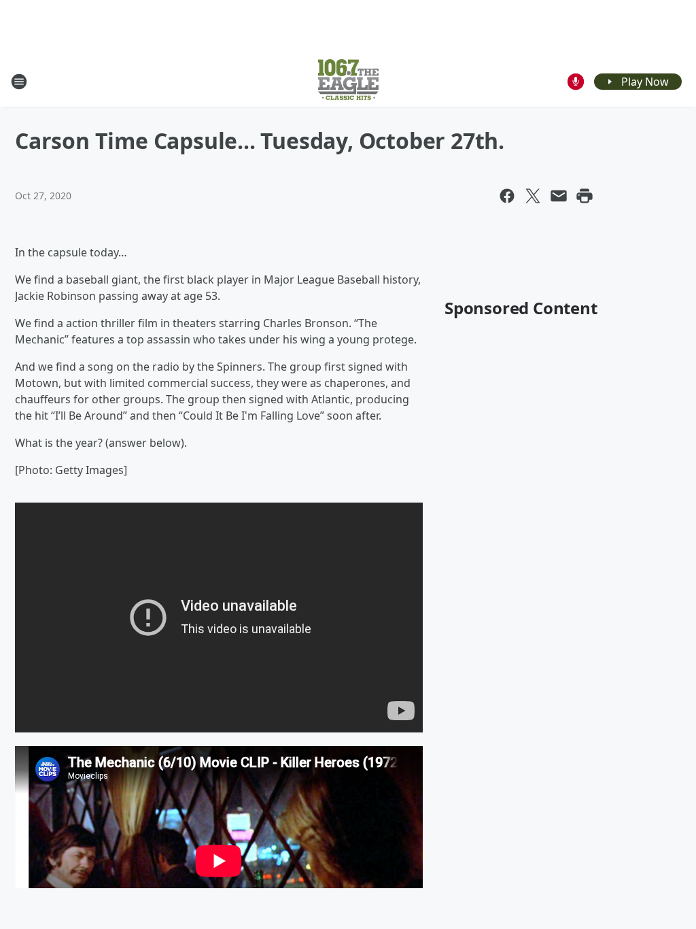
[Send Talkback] (576, 81)
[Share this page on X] (532, 195)
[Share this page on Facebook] (507, 195)
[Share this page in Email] (558, 195)
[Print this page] (584, 195)
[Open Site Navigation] (19, 81)
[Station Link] (348, 81)
